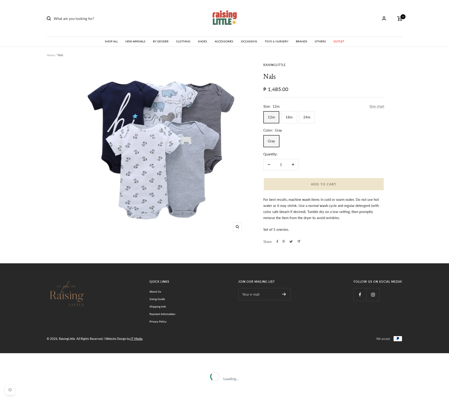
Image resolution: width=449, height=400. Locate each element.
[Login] (384, 18)
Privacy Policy (158, 321)
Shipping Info (157, 306)
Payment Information (162, 314)
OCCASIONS (249, 41)
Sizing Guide (157, 299)
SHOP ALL (111, 41)
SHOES (202, 41)
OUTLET (338, 41)
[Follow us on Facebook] (360, 294)
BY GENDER (161, 41)
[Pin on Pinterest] (283, 241)
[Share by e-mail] (298, 241)
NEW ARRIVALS (135, 41)
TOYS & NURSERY (276, 41)
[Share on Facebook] (277, 241)
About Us (155, 291)
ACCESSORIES (224, 41)
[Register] (284, 294)
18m (289, 117)
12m (271, 117)
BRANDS (301, 41)
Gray (271, 141)
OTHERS (320, 41)
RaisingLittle (274, 65)
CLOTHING (183, 41)
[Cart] (399, 18)
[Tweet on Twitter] (291, 241)
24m (306, 117)
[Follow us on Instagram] (372, 294)
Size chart (376, 106)
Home (50, 55)
